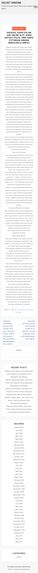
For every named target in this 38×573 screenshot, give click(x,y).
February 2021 (19, 480)
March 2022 (19, 442)
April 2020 (19, 509)
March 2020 (19, 512)
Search (19, 350)
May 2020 (19, 506)
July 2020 (19, 501)
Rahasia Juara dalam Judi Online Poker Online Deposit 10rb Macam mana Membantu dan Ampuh (19, 374)
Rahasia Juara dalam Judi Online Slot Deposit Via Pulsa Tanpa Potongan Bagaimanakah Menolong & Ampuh (19, 391)
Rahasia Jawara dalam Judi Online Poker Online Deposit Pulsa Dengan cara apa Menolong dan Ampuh (19, 409)
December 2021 (19, 451)
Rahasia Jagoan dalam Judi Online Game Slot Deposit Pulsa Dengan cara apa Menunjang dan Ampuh (28, 330)
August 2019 (19, 533)
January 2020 (19, 518)
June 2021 (19, 468)
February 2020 (19, 515)
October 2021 (19, 457)
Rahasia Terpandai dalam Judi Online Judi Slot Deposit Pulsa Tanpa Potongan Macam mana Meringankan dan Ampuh (9, 332)
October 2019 (19, 527)
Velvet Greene (11, 2)
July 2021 (19, 465)
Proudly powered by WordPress (19, 567)
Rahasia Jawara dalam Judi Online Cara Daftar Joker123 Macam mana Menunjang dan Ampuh (19, 400)
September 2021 (19, 460)
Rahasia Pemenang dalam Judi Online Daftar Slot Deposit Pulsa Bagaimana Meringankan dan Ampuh (19, 383)
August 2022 (19, 427)
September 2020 (19, 495)
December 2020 (19, 486)
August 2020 (19, 498)
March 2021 (19, 477)
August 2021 (19, 462)
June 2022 (19, 433)
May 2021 (19, 471)
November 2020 (19, 489)
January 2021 (19, 483)
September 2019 (19, 530)
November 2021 (19, 454)
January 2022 (19, 448)
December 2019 (19, 521)
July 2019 (19, 536)
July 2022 (19, 430)
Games (8, 309)
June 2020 (19, 504)
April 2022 (19, 439)
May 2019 (19, 542)
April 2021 (19, 474)
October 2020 (19, 492)
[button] (36, 7)
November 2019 (19, 524)
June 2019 (19, 539)
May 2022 (19, 436)
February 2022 (19, 445)
